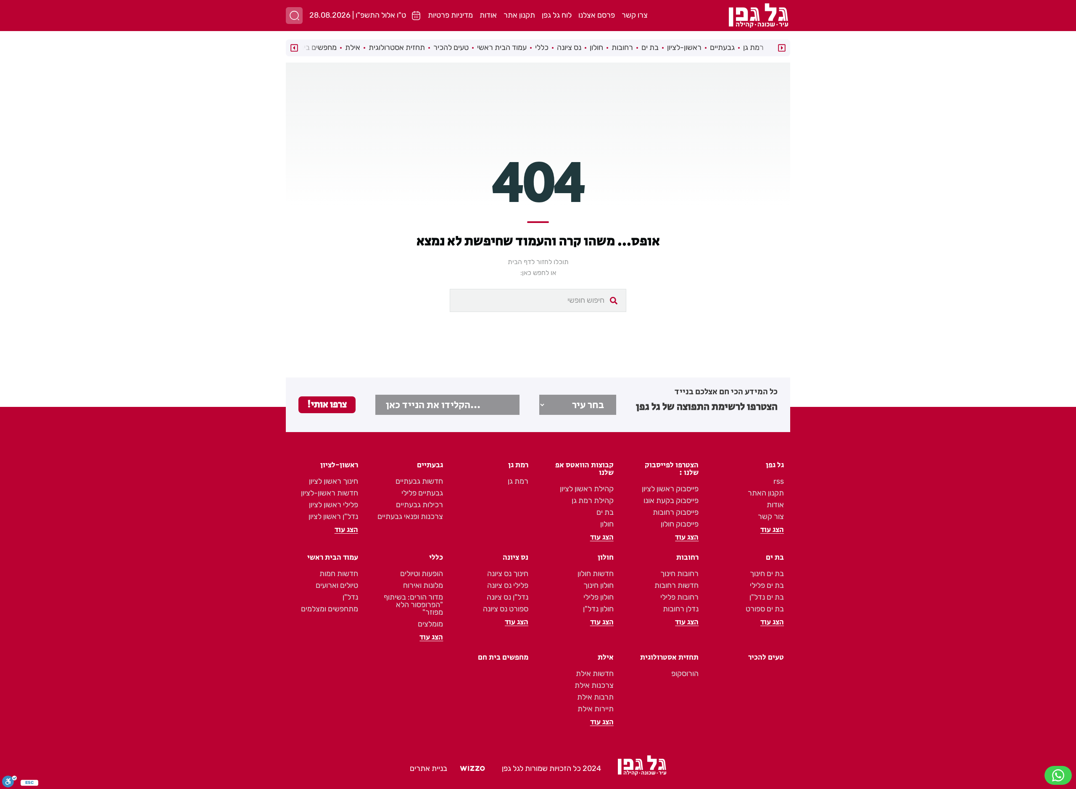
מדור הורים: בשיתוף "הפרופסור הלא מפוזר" (413, 604)
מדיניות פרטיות (450, 15)
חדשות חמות (338, 573)
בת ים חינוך (767, 573)
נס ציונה (569, 47)
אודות (488, 15)
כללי (542, 47)
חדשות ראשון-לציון (329, 493)
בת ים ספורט (765, 608)
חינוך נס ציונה (507, 573)
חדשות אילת (595, 673)
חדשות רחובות (676, 585)
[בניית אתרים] (472, 769)
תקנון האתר (766, 493)
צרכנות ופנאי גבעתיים (410, 516)
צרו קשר (635, 15)
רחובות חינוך (679, 573)
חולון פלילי (598, 597)
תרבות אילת (595, 697)
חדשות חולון (596, 573)
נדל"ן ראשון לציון (333, 516)
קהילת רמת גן (593, 500)
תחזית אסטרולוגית (397, 47)
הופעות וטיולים (421, 573)
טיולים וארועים (337, 585)
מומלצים (430, 624)
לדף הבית (521, 262)
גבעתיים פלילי (422, 493)
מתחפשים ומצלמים (329, 608)
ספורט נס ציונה (505, 608)
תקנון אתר (519, 15)
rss (778, 481)
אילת (352, 47)
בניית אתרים (428, 768)
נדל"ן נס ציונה (507, 597)
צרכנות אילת (594, 685)
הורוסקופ (685, 673)
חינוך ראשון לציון (333, 481)
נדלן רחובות (681, 608)
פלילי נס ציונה (507, 585)
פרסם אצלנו (596, 15)
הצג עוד (772, 529)
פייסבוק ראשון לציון (670, 488)
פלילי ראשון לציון (333, 504)
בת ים (650, 47)
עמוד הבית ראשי (502, 47)
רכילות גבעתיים (419, 504)
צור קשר (771, 516)
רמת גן (753, 47)
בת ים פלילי (767, 585)
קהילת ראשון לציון (587, 488)
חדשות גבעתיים (419, 481)
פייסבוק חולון (680, 524)
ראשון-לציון (684, 47)
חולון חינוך (598, 585)
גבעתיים (722, 47)
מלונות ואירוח (423, 585)
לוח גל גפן (557, 15)
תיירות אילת (596, 708)
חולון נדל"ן (598, 608)
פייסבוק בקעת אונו (671, 500)
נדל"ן (350, 597)
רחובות (622, 47)
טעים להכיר (451, 47)
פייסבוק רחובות (676, 512)
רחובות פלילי (679, 597)
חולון (596, 47)
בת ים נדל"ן (766, 597)
